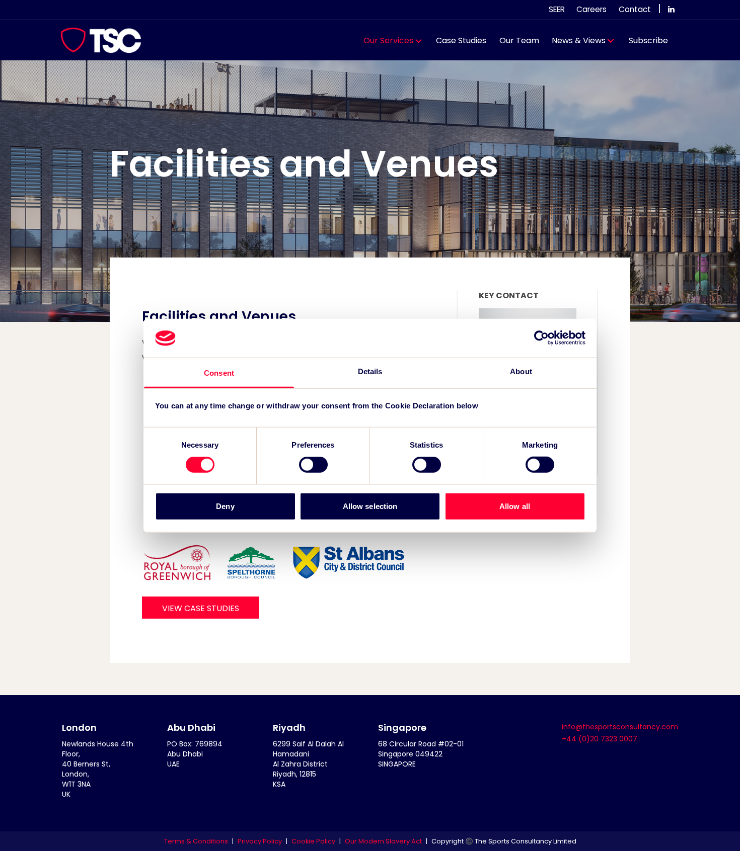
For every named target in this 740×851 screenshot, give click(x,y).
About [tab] (521, 371)
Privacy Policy (260, 841)
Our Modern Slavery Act (383, 841)
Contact (635, 9)
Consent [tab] (219, 373)
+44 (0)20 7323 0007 (599, 739)
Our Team (519, 40)
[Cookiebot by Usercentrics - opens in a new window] (541, 338)
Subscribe (648, 40)
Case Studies (461, 40)
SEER (557, 9)
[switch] (313, 465)
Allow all (514, 505)
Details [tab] (370, 371)
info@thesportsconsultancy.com (620, 727)
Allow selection (370, 505)
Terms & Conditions (196, 841)
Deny (225, 505)
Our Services (388, 40)
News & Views (579, 40)
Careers (591, 9)
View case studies (200, 608)
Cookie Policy (313, 841)
